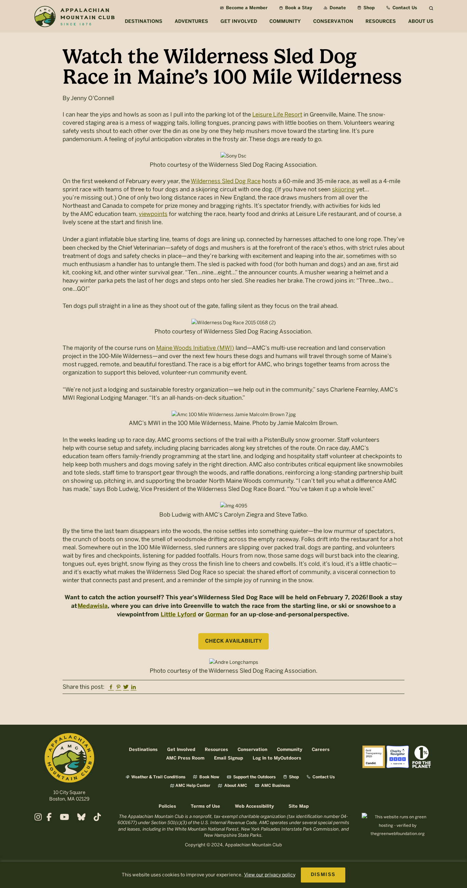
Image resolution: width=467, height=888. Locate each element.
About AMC (235, 786)
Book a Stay (298, 8)
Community (289, 750)
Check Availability (233, 641)
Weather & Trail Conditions (157, 777)
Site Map (299, 806)
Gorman (216, 614)
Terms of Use (205, 806)
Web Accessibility (254, 806)
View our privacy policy (269, 875)
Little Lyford (178, 614)
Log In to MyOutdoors (277, 758)
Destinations (143, 750)
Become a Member (246, 8)
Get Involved (181, 750)
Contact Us (404, 8)
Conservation (252, 750)
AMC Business (275, 786)
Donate (337, 8)
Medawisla (93, 606)
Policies (167, 806)
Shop (368, 8)
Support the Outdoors (254, 777)
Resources (216, 750)
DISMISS (323, 875)
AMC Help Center (192, 786)
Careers (321, 750)
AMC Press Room (185, 758)
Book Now (208, 777)
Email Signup (228, 758)
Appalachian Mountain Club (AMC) (74, 17)
